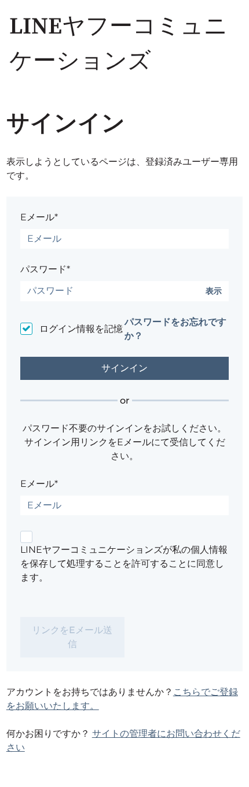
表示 (214, 291)
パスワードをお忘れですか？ (175, 328)
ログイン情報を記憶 (81, 328)
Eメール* (39, 217)
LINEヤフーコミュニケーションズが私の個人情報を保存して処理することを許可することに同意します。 (124, 563)
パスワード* (45, 269)
